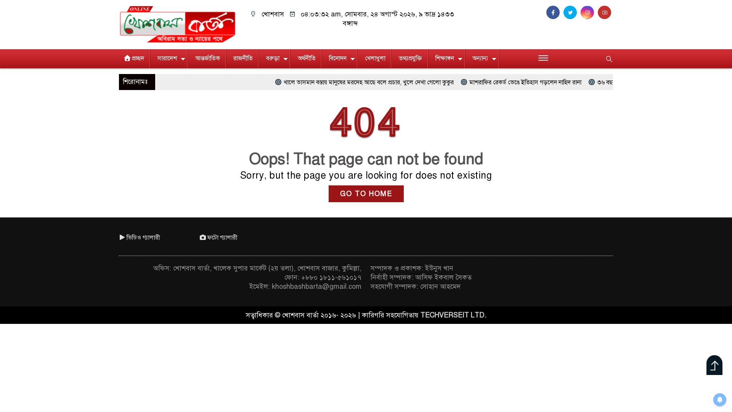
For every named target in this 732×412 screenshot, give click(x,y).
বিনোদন (338, 58)
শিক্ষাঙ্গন (444, 58)
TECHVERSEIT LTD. (453, 315)
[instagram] (589, 12)
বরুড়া (272, 58)
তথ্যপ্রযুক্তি (410, 58)
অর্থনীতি (307, 58)
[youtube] (605, 12)
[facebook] (554, 12)
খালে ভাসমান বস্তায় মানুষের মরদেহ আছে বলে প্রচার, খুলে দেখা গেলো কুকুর (351, 82)
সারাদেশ (167, 58)
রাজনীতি (243, 58)
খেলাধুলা (375, 58)
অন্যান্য (480, 58)
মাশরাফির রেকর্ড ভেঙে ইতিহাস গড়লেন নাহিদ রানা (507, 82)
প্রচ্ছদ (138, 58)
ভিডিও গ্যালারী (143, 237)
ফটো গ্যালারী (222, 237)
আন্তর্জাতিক (207, 58)
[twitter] (572, 12)
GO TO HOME (366, 194)
